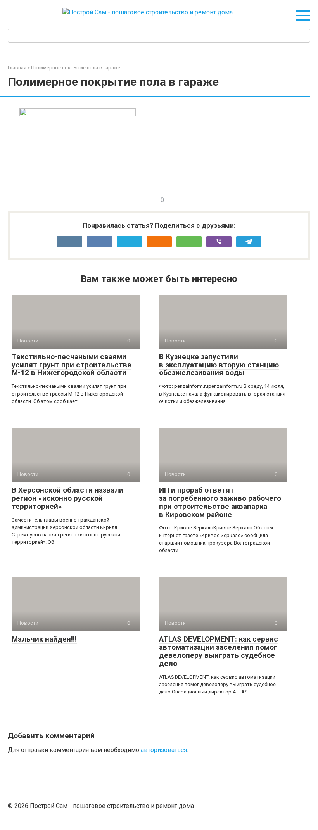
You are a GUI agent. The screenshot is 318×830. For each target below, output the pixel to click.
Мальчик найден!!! (44, 639)
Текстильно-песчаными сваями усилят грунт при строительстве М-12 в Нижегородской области (71, 364)
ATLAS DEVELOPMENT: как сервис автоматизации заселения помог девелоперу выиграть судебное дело (218, 651)
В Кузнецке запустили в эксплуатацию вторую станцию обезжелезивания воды (219, 364)
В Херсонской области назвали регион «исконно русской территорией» (67, 498)
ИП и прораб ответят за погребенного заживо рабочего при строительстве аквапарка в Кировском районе (220, 502)
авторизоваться (164, 750)
